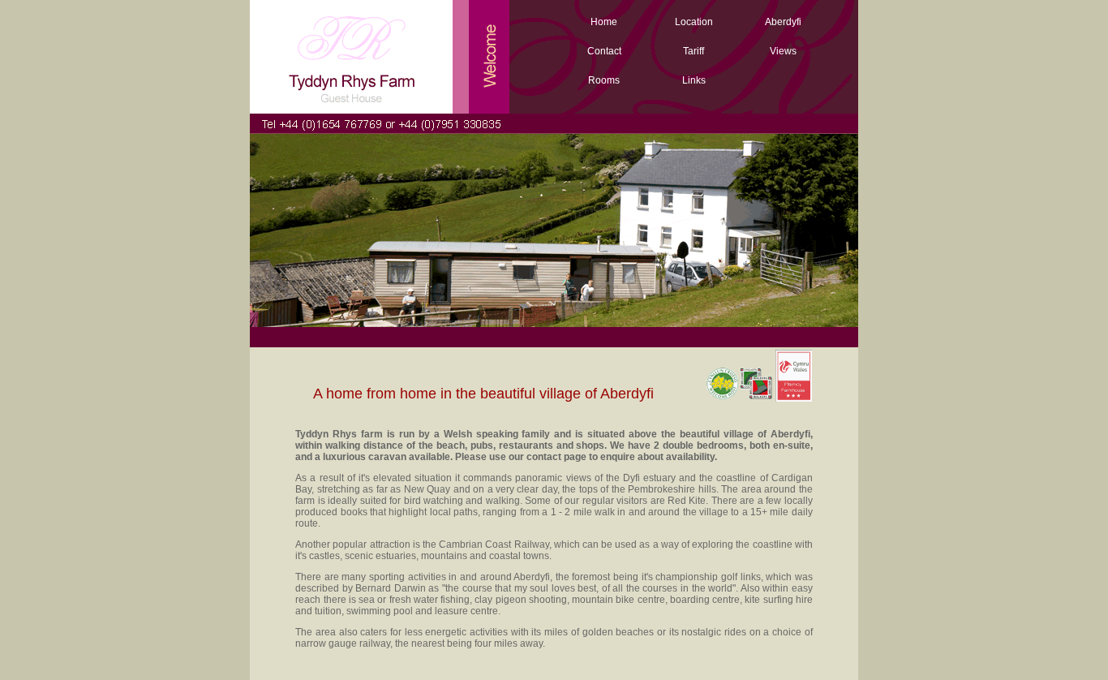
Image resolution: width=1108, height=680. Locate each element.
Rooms (604, 80)
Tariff (693, 51)
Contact (604, 51)
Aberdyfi (783, 22)
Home (604, 22)
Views (783, 51)
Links (694, 80)
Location (694, 22)
